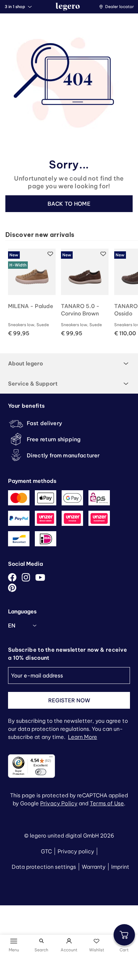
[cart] (124, 935)
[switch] (40, 772)
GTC (46, 851)
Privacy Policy (58, 803)
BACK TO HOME (69, 203)
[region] (71, 293)
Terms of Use (107, 803)
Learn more (82, 737)
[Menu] (51, 758)
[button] (118, 6)
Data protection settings (44, 866)
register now (69, 700)
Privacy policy (76, 851)
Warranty (94, 866)
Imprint (120, 866)
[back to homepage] (68, 7)
